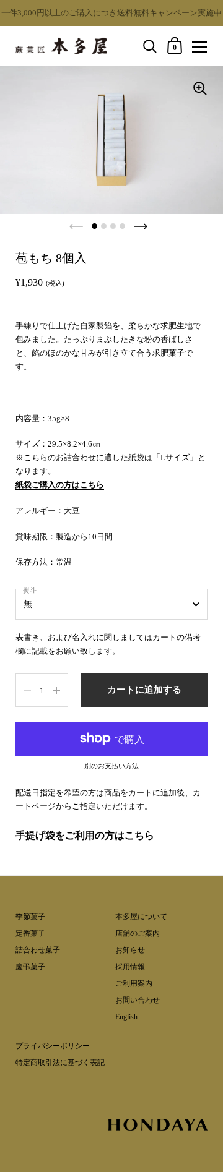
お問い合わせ (137, 1000)
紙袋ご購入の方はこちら (59, 484)
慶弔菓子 (30, 966)
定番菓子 (30, 933)
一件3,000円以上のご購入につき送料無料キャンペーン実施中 (111, 12)
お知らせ (130, 950)
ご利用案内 (133, 983)
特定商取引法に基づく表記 (60, 1062)
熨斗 (30, 590)
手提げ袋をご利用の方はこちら (84, 835)
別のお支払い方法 (111, 766)
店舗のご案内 (137, 933)
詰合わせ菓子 (37, 950)
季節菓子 (30, 916)
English (126, 1016)
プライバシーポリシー (52, 1046)
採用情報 (130, 966)
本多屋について (141, 916)
